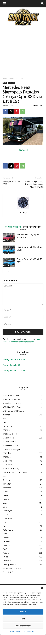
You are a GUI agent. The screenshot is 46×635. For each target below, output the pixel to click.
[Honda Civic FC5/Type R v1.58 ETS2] (9, 237)
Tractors (6, 545)
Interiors (6, 491)
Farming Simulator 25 (11, 365)
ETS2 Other (7, 445)
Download (23, 150)
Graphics (6, 480)
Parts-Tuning (8, 530)
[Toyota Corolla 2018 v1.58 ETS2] (9, 250)
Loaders (6, 495)
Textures (6, 541)
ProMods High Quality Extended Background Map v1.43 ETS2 (34, 184)
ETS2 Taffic (7, 461)
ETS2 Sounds (8, 457)
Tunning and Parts (10, 564)
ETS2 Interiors (8, 438)
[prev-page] (4, 271)
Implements (7, 487)
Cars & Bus (7, 426)
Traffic (5, 549)
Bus (4, 418)
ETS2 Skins (7, 453)
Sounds (6, 537)
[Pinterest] (16, 111)
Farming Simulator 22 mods (14, 370)
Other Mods (8, 518)
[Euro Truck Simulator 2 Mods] (23, 17)
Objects (6, 514)
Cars (4, 422)
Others (5, 522)
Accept (23, 611)
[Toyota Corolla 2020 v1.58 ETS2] (9, 262)
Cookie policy (15, 631)
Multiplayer (7, 510)
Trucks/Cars (7, 560)
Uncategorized (9, 568)
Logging (6, 499)
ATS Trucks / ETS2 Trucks (13, 411)
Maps (5, 503)
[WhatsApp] (22, 111)
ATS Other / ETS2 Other (12, 403)
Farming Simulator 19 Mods (14, 359)
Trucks (5, 557)
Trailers (6, 553)
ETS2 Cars (19, 79)
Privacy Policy (29, 631)
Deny (23, 618)
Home (5, 79)
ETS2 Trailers (8, 464)
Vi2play (23, 212)
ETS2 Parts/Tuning (10, 449)
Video (5, 572)
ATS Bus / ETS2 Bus (11, 395)
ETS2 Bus (6, 430)
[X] (11, 111)
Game (5, 476)
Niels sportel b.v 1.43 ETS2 (11, 182)
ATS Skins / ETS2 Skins (12, 407)
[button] (42, 588)
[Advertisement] (23, 52)
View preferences (23, 626)
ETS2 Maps (7, 441)
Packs (5, 526)
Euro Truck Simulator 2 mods (15, 472)
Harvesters (7, 484)
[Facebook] (5, 111)
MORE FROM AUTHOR (32, 227)
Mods (11, 79)
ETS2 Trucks (8, 468)
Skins (5, 534)
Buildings (6, 415)
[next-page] (8, 271)
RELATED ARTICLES (13, 227)
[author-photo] (23, 209)
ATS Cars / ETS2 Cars (11, 399)
